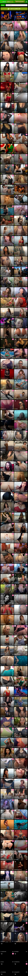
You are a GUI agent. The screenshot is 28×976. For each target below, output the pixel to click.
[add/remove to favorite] (1, 22)
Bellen (2, 5)
